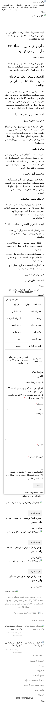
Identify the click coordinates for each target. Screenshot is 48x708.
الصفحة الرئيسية (37, 661)
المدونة (41, 695)
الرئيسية (40, 32)
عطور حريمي (11, 32)
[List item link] (24, 614)
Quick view (39, 507)
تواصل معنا (39, 690)
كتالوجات (40, 670)
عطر (36, 180)
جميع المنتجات (30, 32)
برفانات (20, 32)
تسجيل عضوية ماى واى (34, 680)
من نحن (41, 666)
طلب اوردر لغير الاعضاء (34, 685)
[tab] (36, 290)
